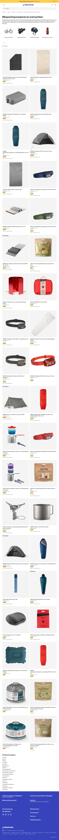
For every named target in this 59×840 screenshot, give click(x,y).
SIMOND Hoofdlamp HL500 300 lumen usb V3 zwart (42, 376)
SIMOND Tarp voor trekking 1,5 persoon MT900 (13, 414)
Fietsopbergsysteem (6, 769)
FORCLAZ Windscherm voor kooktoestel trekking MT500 (14, 302)
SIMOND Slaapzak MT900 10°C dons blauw (40, 599)
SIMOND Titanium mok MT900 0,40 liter (39, 526)
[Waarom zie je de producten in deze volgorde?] (2, 46)
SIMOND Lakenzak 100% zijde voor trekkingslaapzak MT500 (42, 339)
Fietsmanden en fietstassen (8, 784)
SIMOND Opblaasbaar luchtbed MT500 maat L (41, 114)
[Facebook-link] (3, 814)
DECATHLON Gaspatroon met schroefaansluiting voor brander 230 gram (15, 708)
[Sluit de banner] (56, 1)
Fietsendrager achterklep (7, 772)
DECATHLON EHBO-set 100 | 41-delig (38, 302)
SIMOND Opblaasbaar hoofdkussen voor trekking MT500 (14, 115)
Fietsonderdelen (5, 775)
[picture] (15, 62)
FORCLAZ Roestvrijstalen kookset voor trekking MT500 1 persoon (16, 452)
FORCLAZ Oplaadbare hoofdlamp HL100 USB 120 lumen (43, 189)
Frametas (4, 757)
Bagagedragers (5, 765)
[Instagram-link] (8, 814)
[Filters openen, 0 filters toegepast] (4, 43)
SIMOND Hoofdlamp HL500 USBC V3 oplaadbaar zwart (15, 339)
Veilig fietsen (5, 789)
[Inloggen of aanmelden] (52, 4)
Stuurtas (4, 759)
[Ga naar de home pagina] (28, 5)
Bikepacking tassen (22, 37)
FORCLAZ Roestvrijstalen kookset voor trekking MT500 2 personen (16, 489)
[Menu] (3, 4)
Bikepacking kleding (34, 37)
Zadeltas (4, 760)
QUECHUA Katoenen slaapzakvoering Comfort (41, 77)
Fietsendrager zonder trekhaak (8, 770)
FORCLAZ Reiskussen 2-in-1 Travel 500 (11, 635)
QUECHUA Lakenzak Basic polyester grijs (12, 189)
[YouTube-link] (6, 814)
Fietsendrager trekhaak (7, 779)
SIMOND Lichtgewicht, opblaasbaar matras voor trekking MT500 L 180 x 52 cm (41, 415)
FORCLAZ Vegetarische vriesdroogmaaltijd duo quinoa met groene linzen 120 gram (43, 708)
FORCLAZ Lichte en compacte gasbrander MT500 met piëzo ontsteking (15, 527)
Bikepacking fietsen (9, 37)
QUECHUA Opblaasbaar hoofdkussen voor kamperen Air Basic (15, 671)
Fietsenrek (4, 780)
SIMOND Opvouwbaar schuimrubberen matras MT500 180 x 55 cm (15, 264)
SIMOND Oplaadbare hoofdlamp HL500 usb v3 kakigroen (14, 376)
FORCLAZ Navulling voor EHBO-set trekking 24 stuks (42, 635)
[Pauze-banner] (54, 1)
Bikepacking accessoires (47, 37)
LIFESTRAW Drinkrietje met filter (10, 599)
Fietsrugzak (4, 762)
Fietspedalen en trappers (7, 787)
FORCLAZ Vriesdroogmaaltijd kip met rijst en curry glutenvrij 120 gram (42, 745)
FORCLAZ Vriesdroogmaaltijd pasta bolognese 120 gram (42, 264)
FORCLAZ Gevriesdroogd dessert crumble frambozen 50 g (42, 489)
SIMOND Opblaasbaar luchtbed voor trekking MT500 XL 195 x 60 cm (16, 153)
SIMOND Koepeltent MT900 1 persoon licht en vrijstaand (16, 563)
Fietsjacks (4, 767)
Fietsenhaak (4, 785)
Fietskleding (4, 782)
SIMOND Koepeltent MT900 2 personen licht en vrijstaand (41, 152)
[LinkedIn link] (11, 814)
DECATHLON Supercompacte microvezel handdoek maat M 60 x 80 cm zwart (15, 78)
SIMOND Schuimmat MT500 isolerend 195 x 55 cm (14, 226)
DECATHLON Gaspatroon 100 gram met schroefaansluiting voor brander (12, 745)
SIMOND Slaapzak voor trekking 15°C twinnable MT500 (43, 563)
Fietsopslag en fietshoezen (8, 774)
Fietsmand (4, 764)
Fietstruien (4, 777)
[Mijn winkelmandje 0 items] (55, 4)
